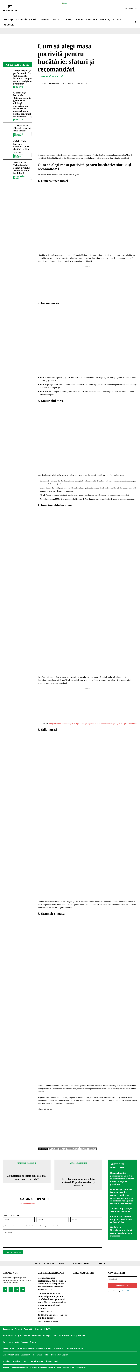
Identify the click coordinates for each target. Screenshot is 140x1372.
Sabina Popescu (53, 83)
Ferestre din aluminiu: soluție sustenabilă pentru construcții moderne (78, 1182)
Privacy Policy (126, 1291)
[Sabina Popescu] (39, 83)
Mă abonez (121, 1285)
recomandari (73, 1149)
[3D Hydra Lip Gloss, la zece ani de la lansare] (7, 128)
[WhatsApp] (125, 83)
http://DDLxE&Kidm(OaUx (28, 1203)
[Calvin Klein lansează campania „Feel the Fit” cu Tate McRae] (7, 144)
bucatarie (53, 1149)
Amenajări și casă (20, 177)
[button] (134, 22)
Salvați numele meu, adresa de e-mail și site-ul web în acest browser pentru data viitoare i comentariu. (35, 1226)
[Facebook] (110, 83)
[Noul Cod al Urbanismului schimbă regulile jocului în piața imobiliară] (7, 165)
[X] (115, 83)
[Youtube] (22, 1289)
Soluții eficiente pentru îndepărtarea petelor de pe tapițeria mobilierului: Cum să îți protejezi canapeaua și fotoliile (93, 724)
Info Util (18, 87)
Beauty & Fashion (18, 135)
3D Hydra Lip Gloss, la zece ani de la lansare (22, 128)
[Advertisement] (87, 283)
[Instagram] (11, 1289)
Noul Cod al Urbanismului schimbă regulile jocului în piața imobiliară (21, 167)
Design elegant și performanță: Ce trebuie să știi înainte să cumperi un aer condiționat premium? (22, 77)
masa (62, 1149)
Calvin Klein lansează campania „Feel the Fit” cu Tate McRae (21, 146)
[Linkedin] (130, 83)
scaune (84, 1149)
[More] (135, 83)
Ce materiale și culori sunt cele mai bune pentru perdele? (26, 1177)
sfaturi (92, 1149)
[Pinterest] (120, 83)
